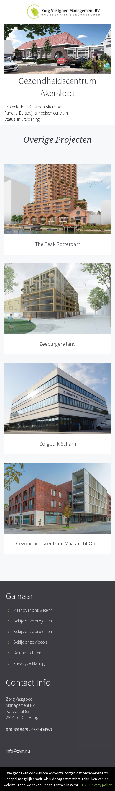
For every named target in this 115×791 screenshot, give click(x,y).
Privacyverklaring (29, 663)
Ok (84, 784)
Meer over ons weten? (32, 610)
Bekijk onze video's (30, 642)
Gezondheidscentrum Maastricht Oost (57, 543)
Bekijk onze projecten (32, 621)
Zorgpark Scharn (57, 443)
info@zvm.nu (18, 751)
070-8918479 (17, 730)
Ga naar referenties (30, 652)
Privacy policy (100, 784)
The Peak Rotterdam (57, 244)
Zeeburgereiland (57, 343)
